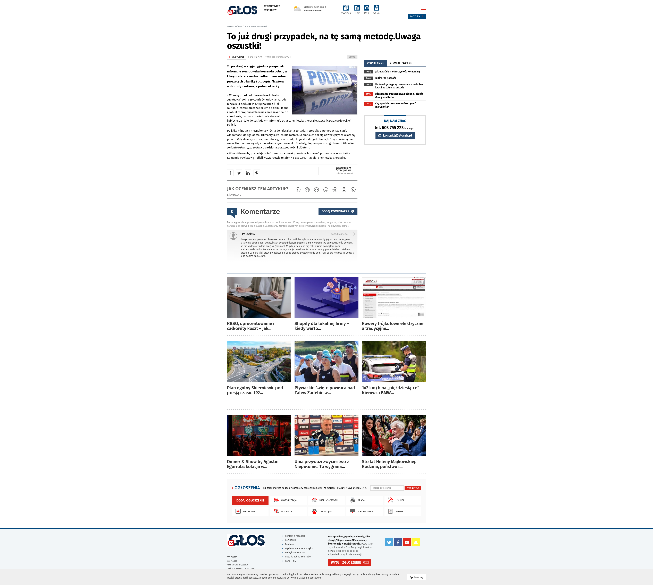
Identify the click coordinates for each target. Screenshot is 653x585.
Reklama (289, 544)
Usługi (400, 500)
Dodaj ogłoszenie (250, 500)
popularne (375, 63)
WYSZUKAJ (413, 488)
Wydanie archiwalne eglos (299, 548)
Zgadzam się (418, 577)
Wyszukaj (415, 16)
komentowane (400, 63)
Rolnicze (286, 511)
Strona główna (234, 26)
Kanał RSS (290, 560)
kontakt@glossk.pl (397, 135)
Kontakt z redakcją (295, 535)
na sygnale (236, 56)
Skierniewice (272, 6)
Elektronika (365, 511)
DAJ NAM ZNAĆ (395, 121)
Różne (399, 511)
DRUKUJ (353, 57)
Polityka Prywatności (296, 552)
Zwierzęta (325, 511)
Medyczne (249, 511)
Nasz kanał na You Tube (298, 556)
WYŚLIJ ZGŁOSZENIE (346, 562)
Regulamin (290, 540)
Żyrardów (270, 10)
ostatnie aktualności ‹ (345, 173)
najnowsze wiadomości (257, 26)
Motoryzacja (289, 500)
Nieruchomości (328, 500)
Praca (361, 500)
